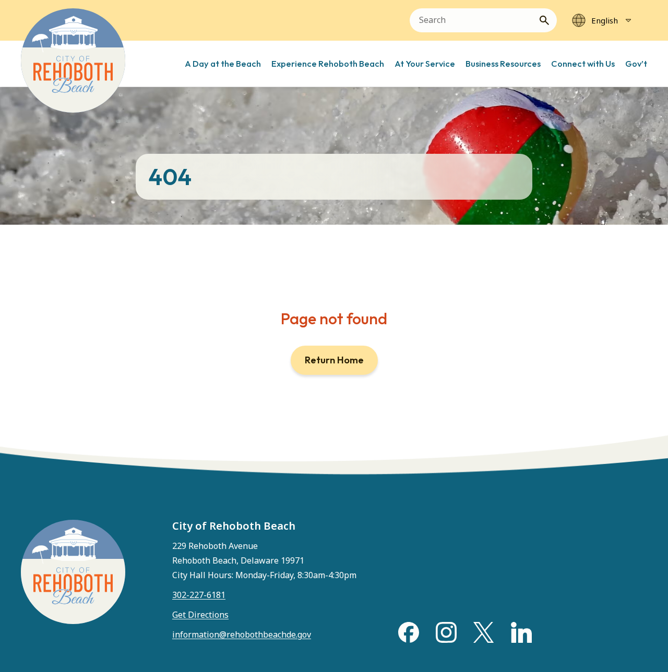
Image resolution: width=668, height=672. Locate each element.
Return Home (334, 360)
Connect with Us (583, 63)
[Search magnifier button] (548, 20)
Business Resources (503, 63)
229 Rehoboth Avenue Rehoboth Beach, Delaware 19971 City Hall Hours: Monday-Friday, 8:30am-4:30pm (264, 560)
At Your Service (425, 63)
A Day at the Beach (223, 63)
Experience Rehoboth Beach (327, 63)
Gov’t (636, 63)
